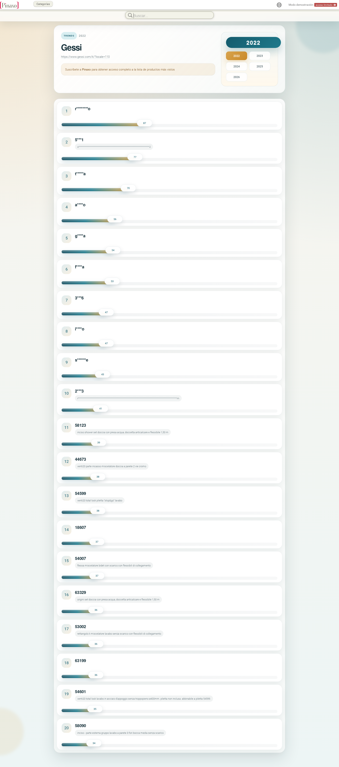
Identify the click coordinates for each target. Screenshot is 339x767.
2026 (236, 77)
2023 (260, 56)
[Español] (279, 4)
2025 (260, 66)
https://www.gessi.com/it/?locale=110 (85, 57)
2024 (236, 66)
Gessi (71, 47)
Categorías (43, 4)
